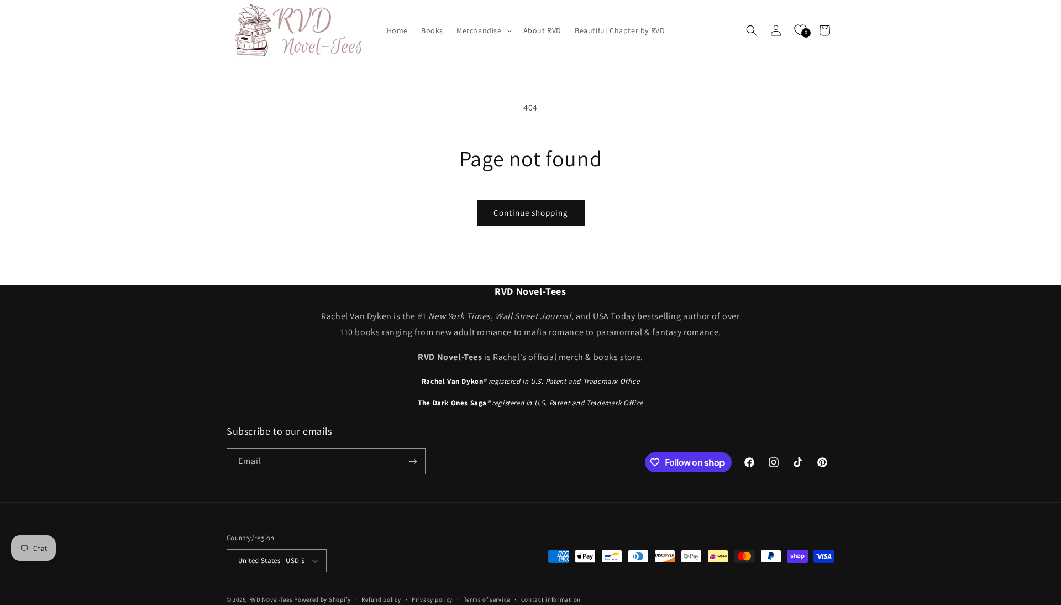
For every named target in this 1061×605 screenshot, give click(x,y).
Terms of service (487, 599)
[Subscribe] (413, 461)
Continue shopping (530, 212)
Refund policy (381, 599)
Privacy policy (432, 599)
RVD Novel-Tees (271, 599)
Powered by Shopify (322, 599)
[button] (483, 30)
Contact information (551, 599)
